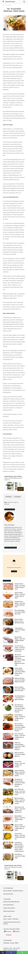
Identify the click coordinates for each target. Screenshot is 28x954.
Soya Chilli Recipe (8, 904)
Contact (10, 919)
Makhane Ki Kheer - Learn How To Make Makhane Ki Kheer (20, 679)
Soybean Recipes (8, 893)
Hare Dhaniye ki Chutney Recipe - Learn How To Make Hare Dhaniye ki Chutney (20, 708)
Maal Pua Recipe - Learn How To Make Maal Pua (20, 754)
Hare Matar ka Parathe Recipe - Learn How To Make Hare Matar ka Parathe (20, 783)
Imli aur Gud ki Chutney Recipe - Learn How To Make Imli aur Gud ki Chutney (20, 727)
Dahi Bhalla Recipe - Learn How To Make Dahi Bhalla (20, 697)
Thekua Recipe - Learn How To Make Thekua (20, 629)
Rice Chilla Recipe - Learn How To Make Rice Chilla (20, 612)
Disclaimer (15, 919)
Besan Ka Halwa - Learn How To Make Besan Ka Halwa (20, 688)
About (5, 919)
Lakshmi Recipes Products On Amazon (11, 922)
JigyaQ (12, 943)
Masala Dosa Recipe (9, 911)
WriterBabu (6, 943)
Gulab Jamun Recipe (9, 908)
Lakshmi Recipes (9, 2)
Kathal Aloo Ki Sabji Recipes (11, 901)
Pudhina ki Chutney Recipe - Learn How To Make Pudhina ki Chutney (20, 746)
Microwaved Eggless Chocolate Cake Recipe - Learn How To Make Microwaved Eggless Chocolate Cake (20, 660)
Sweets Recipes (7, 890)
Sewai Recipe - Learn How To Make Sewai (20, 856)
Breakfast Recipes (18, 890)
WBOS (16, 943)
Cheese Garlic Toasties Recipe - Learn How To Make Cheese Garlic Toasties (20, 671)
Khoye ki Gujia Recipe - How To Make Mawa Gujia (19, 621)
